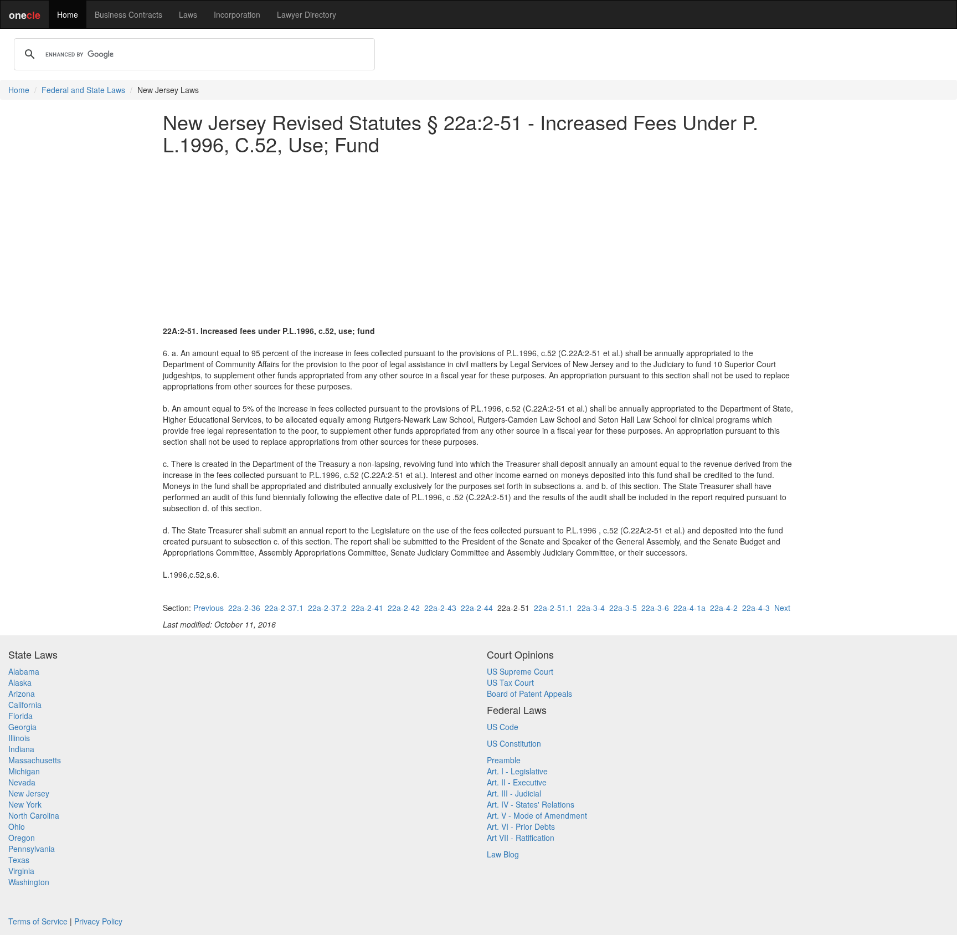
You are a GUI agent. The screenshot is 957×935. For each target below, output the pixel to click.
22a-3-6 (655, 607)
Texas (18, 859)
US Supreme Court (520, 671)
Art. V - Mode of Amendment (537, 815)
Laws (188, 14)
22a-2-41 (367, 607)
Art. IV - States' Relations (530, 804)
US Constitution (514, 743)
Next (782, 607)
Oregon (21, 837)
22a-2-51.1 (553, 607)
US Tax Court (510, 682)
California (25, 704)
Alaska (20, 682)
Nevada (21, 782)
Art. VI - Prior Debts (521, 826)
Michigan (24, 771)
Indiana (21, 748)
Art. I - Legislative (517, 771)
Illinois (19, 737)
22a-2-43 (440, 607)
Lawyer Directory (306, 14)
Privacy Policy (98, 921)
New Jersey (28, 793)
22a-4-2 (724, 607)
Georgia (22, 726)
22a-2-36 (244, 607)
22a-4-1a (689, 607)
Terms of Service (38, 921)
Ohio (16, 826)
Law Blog (503, 854)
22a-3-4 (591, 607)
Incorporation (237, 14)
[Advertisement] (478, 239)
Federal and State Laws (83, 89)
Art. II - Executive (517, 782)
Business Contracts (128, 14)
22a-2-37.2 (327, 607)
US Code (502, 726)
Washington (28, 881)
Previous (208, 607)
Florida (20, 715)
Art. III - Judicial (514, 793)
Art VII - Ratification (520, 837)
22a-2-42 (404, 607)
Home (67, 14)
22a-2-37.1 (284, 607)
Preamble (504, 760)
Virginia (21, 870)
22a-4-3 (756, 607)
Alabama (23, 671)
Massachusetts (34, 760)
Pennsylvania (31, 848)
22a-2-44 (477, 607)
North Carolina (33, 815)
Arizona (21, 693)
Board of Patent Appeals (529, 693)
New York (25, 804)
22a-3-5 (623, 607)
